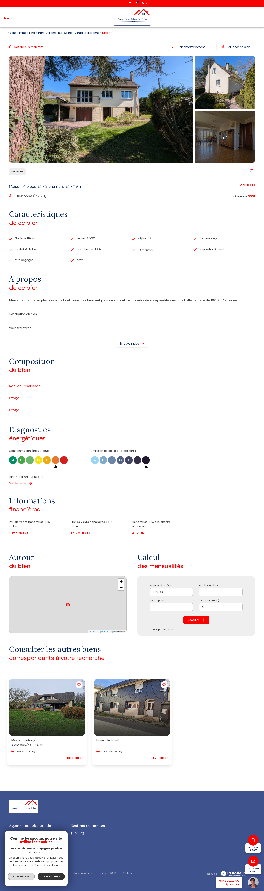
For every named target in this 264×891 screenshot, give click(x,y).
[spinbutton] (221, 607)
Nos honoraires (83, 873)
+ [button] (121, 581)
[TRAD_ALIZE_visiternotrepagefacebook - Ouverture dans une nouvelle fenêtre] (71, 833)
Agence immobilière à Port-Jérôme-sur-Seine (40, 33)
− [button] (121, 587)
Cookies (127, 873)
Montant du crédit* (161, 585)
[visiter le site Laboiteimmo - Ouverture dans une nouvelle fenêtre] (236, 873)
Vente (78, 33)
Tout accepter (51, 876)
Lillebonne (92, 33)
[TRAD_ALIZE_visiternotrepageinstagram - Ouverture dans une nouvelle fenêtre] (82, 833)
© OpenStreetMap (105, 631)
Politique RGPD (107, 873)
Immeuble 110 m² (107, 740)
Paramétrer (21, 876)
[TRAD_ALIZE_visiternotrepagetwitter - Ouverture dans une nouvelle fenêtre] (76, 833)
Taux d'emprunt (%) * (211, 600)
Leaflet (92, 631)
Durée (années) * (209, 585)
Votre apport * (158, 600)
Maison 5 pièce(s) (27, 742)
